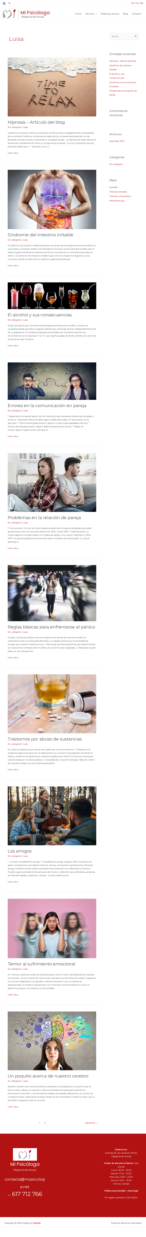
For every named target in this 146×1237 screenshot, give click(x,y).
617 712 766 (137, 3)
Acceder (113, 187)
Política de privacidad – (115, 1191)
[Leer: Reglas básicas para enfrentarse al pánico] (52, 593)
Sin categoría (14, 127)
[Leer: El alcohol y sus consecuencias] (52, 295)
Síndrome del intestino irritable (40, 234)
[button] (9, 3)
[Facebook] (4, 3)
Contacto (136, 14)
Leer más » (13, 152)
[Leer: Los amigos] (52, 815)
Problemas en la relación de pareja (44, 517)
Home (78, 14)
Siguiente (91, 1123)
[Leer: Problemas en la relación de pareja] (52, 482)
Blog (125, 14)
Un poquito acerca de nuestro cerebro (48, 1076)
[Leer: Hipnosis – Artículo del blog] (52, 86)
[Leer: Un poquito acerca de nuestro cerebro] (52, 1040)
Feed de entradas (118, 192)
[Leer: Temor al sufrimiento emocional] (52, 928)
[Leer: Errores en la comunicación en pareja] (52, 381)
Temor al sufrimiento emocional (41, 964)
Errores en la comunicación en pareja (47, 405)
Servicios (89, 14)
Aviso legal (132, 1191)
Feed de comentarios (120, 196)
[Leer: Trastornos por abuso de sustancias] (52, 703)
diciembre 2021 (116, 141)
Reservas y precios (110, 14)
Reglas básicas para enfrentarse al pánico (51, 627)
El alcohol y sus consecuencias (40, 314)
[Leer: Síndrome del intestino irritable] (52, 199)
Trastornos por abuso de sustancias (45, 739)
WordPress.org (116, 200)
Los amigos (20, 851)
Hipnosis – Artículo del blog (36, 122)
